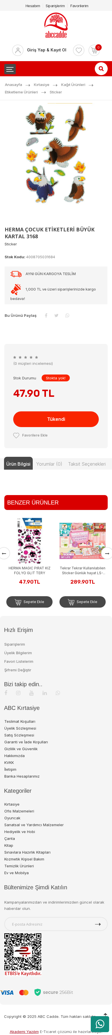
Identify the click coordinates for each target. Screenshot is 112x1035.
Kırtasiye (41, 84)
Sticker (56, 92)
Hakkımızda (14, 755)
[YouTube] (31, 693)
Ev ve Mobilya (16, 872)
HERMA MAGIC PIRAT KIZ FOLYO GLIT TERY (28, 570)
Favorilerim (79, 5)
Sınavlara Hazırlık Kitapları (27, 852)
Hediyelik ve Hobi (19, 831)
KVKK (9, 762)
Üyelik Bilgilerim (18, 652)
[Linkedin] (45, 693)
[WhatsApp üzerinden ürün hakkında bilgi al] (100, 1024)
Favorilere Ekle (35, 435)
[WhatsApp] (58, 693)
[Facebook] (5, 693)
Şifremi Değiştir (17, 670)
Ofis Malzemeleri (19, 811)
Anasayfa (13, 84)
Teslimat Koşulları (19, 721)
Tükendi (56, 419)
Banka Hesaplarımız (22, 776)
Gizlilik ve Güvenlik (21, 748)
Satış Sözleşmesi (19, 735)
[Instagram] (18, 693)
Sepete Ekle (32, 602)
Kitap (8, 845)
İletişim (10, 769)
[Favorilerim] (78, 50)
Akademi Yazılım (24, 1031)
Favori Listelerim (18, 661)
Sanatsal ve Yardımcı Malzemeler (34, 824)
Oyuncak (12, 818)
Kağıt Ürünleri (73, 84)
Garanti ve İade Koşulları (26, 742)
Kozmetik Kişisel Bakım (24, 859)
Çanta (9, 838)
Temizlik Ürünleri (19, 866)
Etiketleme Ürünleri (21, 92)
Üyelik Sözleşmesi (20, 728)
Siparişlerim (55, 5)
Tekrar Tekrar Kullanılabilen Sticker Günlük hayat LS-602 (81, 570)
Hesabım (33, 5)
